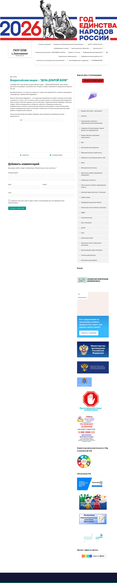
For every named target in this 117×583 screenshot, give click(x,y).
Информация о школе (61, 48)
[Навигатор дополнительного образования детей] (93, 461)
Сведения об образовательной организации (68, 44)
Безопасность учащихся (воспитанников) (50, 60)
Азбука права (85, 197)
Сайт (9, 192)
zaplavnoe (25, 155)
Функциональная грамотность (91, 152)
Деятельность (97, 48)
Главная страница (44, 44)
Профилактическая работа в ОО (91, 56)
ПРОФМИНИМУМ (96, 60)
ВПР (82, 142)
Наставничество (86, 217)
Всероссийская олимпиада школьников (90, 136)
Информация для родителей (92, 52)
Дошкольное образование (68, 56)
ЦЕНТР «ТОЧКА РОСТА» (95, 44)
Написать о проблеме (88, 333)
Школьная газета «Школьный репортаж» (91, 244)
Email (45, 184)
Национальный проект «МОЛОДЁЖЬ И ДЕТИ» (50, 52)
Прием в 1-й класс (74, 52)
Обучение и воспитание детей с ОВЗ (93, 158)
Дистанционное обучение (80, 48)
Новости (84, 116)
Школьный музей (87, 238)
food (82, 233)
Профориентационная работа (91, 202)
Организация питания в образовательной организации (91, 122)
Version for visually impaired (93, 80)
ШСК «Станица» (86, 223)
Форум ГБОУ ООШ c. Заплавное (91, 111)
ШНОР (83, 228)
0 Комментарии (57, 155)
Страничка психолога (88, 180)
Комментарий (13, 173)
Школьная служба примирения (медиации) (91, 174)
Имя (10, 184)
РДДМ (83, 212)
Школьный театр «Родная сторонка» (93, 207)
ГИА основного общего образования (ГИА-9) (93, 186)
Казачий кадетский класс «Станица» (93, 192)
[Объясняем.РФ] (93, 484)
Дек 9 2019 (13, 77)
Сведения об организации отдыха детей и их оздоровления (92, 129)
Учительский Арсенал (88, 255)
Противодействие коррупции (79, 60)
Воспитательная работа (89, 260)
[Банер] (93, 280)
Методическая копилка (89, 168)
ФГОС (83, 163)
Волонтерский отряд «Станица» (91, 250)
